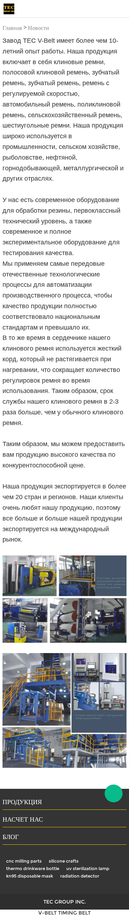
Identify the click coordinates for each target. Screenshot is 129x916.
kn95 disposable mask (29, 876)
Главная (12, 28)
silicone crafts (63, 861)
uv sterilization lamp (87, 868)
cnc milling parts (24, 861)
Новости (38, 28)
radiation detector (79, 876)
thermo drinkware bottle (32, 868)
